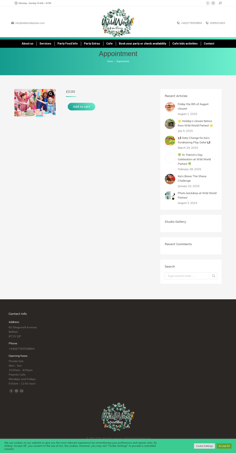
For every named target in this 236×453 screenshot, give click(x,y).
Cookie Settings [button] (204, 446)
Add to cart (81, 107)
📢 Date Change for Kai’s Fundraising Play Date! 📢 (194, 140)
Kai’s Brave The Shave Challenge (192, 178)
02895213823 (217, 23)
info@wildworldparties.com (30, 23)
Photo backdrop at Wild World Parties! (197, 195)
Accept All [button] (224, 446)
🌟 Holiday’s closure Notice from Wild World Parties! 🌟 (195, 123)
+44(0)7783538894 (191, 23)
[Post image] (170, 107)
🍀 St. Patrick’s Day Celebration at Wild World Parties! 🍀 (194, 159)
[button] (51, 94)
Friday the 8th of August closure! (193, 106)
